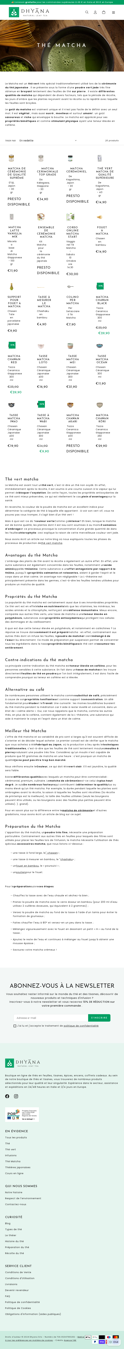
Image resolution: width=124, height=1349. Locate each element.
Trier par (10, 140)
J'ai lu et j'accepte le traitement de (58, 1025)
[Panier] (103, 12)
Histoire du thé (14, 1241)
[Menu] (113, 12)
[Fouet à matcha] (100, 234)
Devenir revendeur (17, 1290)
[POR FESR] (22, 1121)
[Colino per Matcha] (70, 305)
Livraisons (11, 1284)
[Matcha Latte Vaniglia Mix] (12, 243)
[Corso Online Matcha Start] (70, 245)
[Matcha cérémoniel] (70, 179)
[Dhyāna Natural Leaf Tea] (29, 12)
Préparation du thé (17, 1247)
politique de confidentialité (81, 1025)
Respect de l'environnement (23, 1198)
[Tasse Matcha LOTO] (41, 366)
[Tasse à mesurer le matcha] (41, 305)
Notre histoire (13, 1192)
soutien (21, 872)
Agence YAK (70, 1340)
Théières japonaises (18, 1167)
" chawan (51, 853)
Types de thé (13, 1229)
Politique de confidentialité (22, 1302)
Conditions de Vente (18, 1272)
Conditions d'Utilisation (20, 1278)
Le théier (10, 1235)
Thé (7, 1143)
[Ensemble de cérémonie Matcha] (41, 244)
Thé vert (10, 1149)
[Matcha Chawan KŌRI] (100, 425)
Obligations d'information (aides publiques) (33, 1314)
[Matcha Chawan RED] (12, 368)
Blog (7, 1223)
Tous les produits (16, 1137)
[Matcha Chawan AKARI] (70, 427)
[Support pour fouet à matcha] (12, 308)
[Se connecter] (95, 12)
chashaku (66, 859)
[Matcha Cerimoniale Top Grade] (41, 178)
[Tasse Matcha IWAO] (12, 425)
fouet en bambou (27, 865)
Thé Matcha (13, 1161)
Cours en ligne (14, 1173)
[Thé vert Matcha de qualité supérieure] (100, 179)
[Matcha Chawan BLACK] (100, 309)
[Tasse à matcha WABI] (41, 427)
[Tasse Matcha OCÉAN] (100, 364)
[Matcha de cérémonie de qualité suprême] (12, 180)
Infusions (11, 1155)
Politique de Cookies (18, 1308)
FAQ (7, 1296)
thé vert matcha (51, 543)
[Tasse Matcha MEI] (70, 366)
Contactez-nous (15, 1204)
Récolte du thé (14, 1253)
